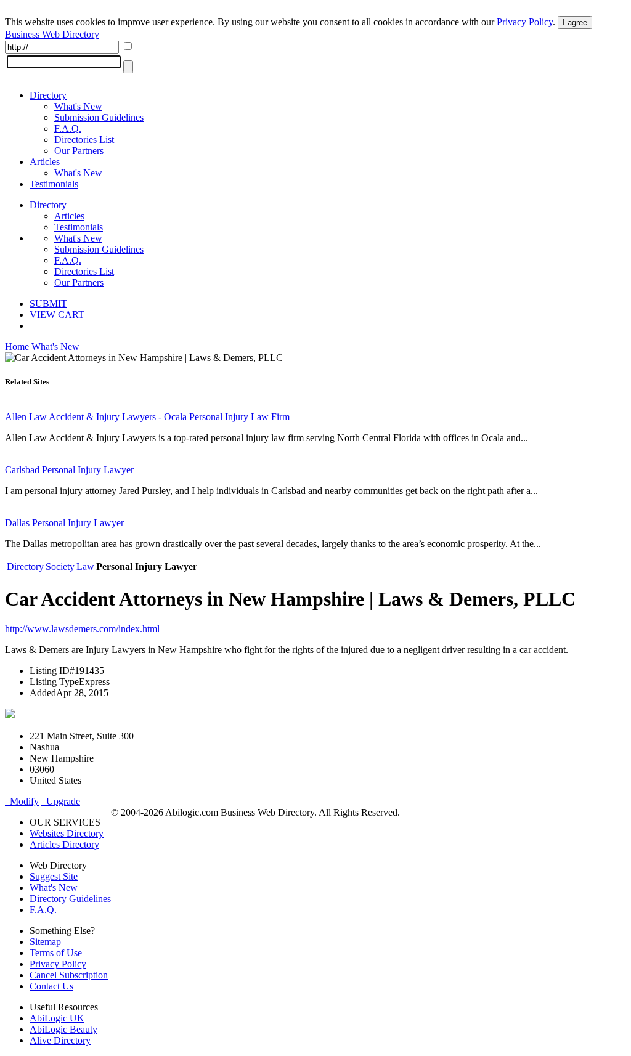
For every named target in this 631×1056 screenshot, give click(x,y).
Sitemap (45, 941)
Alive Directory (60, 1040)
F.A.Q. (67, 128)
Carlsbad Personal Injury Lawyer (69, 470)
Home (17, 346)
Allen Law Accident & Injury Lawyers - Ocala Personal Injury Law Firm (147, 417)
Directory (48, 95)
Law (85, 566)
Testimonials (54, 184)
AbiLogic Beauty (63, 1029)
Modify (22, 801)
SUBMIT (48, 303)
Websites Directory (67, 833)
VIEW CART (57, 314)
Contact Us (51, 986)
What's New (78, 106)
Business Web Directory (52, 34)
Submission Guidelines (99, 117)
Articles (45, 161)
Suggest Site (54, 876)
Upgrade (60, 801)
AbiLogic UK (57, 1018)
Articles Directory (64, 844)
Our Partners (79, 150)
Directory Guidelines (70, 898)
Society (60, 566)
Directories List (84, 139)
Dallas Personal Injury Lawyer (64, 523)
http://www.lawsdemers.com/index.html (82, 628)
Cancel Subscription (69, 975)
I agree (575, 22)
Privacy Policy (525, 22)
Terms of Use (56, 953)
